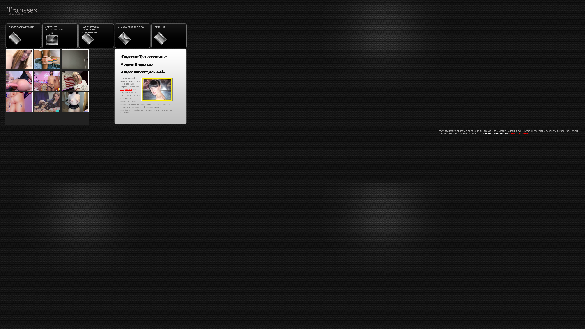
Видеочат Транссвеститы (494, 133)
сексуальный (126, 89)
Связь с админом (518, 133)
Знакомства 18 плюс (131, 27)
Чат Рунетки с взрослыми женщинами (90, 30)
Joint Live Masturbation (54, 28)
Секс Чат (160, 27)
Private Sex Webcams (21, 27)
